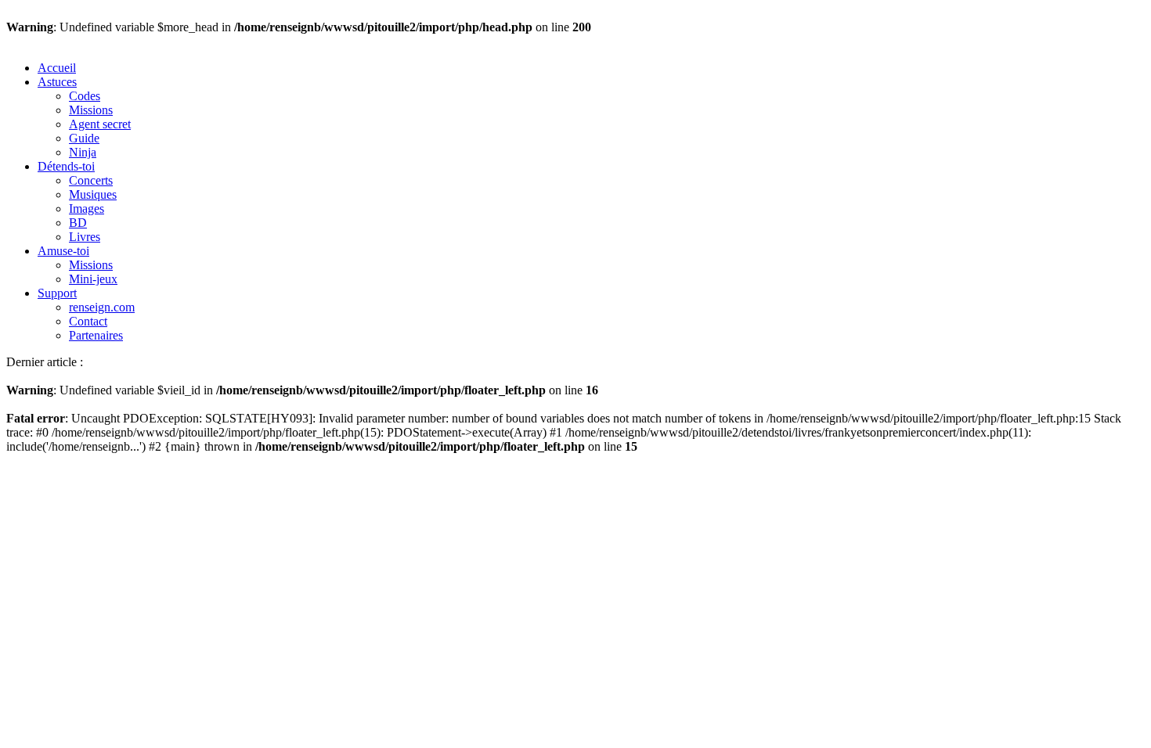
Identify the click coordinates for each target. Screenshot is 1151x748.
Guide (84, 138)
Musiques (93, 194)
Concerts (91, 180)
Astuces (57, 81)
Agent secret (100, 124)
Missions (91, 110)
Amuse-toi (63, 250)
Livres (84, 236)
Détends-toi (66, 166)
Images (86, 208)
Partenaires (96, 335)
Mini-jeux (93, 279)
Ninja (82, 152)
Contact (88, 321)
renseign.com (102, 307)
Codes (84, 95)
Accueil (57, 67)
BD (78, 222)
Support (57, 293)
